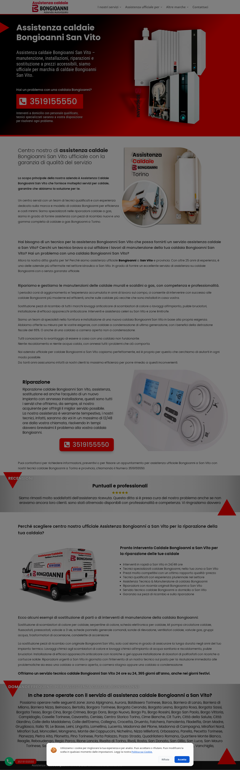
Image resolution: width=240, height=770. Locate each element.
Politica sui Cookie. (141, 751)
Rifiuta (165, 759)
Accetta (182, 759)
